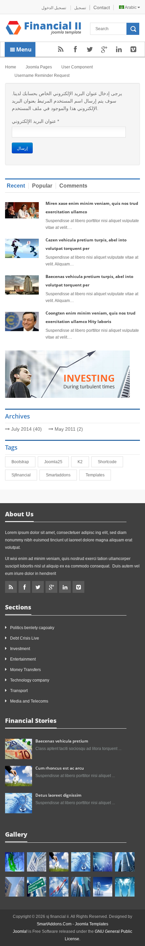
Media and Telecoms (29, 701)
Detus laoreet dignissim (58, 795)
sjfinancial (22, 475)
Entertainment (23, 659)
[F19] (102, 886)
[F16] (102, 862)
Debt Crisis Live (24, 638)
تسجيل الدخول (54, 7)
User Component (77, 67)
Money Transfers (25, 669)
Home (10, 67)
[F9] (36, 886)
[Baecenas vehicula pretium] (18, 748)
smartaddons (59, 475)
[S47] (14, 862)
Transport (19, 690)
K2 (81, 461)
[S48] (36, 862)
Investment (20, 648)
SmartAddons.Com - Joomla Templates (72, 924)
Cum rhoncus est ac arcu (59, 768)
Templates (96, 475)
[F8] (14, 886)
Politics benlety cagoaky (32, 627)
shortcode (108, 461)
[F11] (58, 862)
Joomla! (20, 931)
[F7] (124, 862)
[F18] (124, 886)
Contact (101, 7)
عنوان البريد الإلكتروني (35, 121)
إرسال (22, 148)
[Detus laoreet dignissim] (18, 802)
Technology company (29, 680)
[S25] (58, 886)
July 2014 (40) (26, 429)
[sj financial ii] (43, 28)
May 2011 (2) (69, 429)
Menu (23, 49)
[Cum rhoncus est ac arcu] (18, 775)
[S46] (80, 886)
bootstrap (21, 461)
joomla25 (54, 461)
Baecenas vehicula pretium (61, 741)
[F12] (80, 862)
